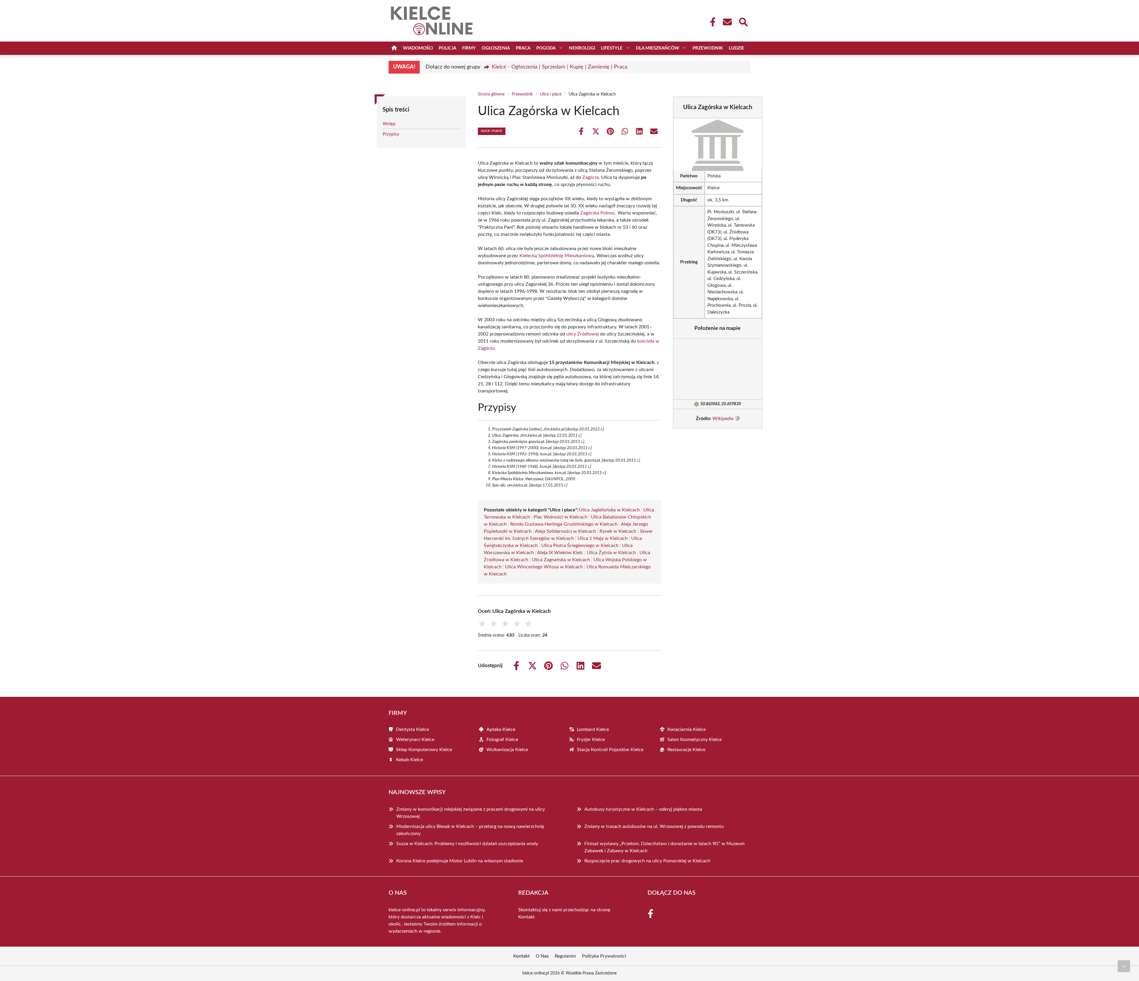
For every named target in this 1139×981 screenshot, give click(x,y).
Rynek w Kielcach (617, 531)
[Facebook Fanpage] (711, 22)
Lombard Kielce (593, 729)
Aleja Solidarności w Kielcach (565, 531)
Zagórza (590, 177)
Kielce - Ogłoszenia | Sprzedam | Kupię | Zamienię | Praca (559, 67)
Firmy (469, 48)
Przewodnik (708, 48)
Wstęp (389, 124)
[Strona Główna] (394, 48)
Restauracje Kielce (686, 749)
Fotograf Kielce (502, 739)
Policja (447, 48)
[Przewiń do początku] (1124, 966)
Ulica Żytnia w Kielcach (611, 552)
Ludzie (736, 48)
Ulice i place (550, 94)
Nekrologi (582, 48)
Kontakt (526, 917)
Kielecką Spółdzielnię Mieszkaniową (556, 255)
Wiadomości (418, 48)
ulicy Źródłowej (582, 334)
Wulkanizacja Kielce (507, 749)
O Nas (542, 956)
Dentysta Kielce (412, 729)
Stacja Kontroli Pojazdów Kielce (610, 749)
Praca (523, 48)
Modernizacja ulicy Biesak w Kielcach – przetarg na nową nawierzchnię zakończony (470, 830)
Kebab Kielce (409, 759)
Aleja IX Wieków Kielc (560, 552)
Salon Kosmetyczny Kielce (694, 739)
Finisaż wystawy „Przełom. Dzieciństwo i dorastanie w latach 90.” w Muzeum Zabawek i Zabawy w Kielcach (664, 847)
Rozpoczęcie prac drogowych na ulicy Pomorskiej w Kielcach (647, 860)
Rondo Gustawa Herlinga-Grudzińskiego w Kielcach (564, 524)
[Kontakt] (727, 22)
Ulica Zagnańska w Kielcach (561, 559)
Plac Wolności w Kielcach (560, 517)
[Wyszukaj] (743, 21)
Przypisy (391, 134)
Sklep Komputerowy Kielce (424, 749)
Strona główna (491, 94)
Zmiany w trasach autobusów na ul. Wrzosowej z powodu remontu (654, 826)
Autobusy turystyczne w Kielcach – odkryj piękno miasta (643, 809)
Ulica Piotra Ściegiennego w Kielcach (579, 545)
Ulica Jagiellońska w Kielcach (609, 510)
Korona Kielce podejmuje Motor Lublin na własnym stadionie (459, 860)
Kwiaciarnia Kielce (686, 729)
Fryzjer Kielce (591, 739)
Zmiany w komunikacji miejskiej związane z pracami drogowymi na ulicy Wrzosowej (470, 813)
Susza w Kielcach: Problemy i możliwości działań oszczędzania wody (467, 843)
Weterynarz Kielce (415, 739)
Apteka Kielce (500, 729)
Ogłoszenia (496, 48)
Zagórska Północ (597, 213)
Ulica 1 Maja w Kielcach (603, 538)
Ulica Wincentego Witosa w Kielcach (544, 567)
